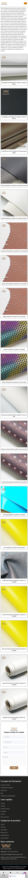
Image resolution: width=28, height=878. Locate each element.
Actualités (3, 811)
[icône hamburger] (25, 3)
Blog (2, 793)
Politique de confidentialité (8, 796)
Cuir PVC (3, 827)
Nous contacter (5, 817)
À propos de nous (5, 785)
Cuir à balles (4, 829)
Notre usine (4, 790)
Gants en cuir (4, 832)
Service (3, 814)
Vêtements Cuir (5, 835)
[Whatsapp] (10, 872)
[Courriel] (17, 872)
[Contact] (24, 872)
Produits (3, 806)
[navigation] (17, 876)
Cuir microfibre (4, 838)
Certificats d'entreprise (7, 787)
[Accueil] (3, 872)
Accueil (3, 803)
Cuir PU (2, 824)
